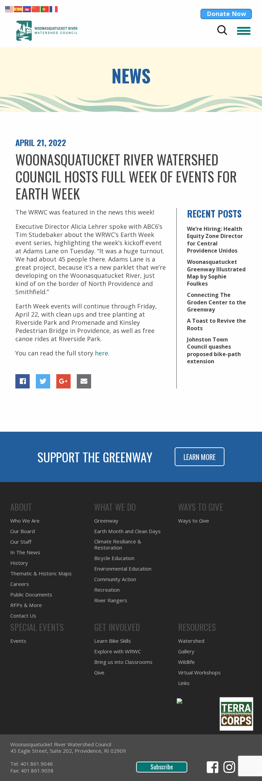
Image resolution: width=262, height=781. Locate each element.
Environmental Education (122, 568)
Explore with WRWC (117, 651)
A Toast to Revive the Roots (216, 324)
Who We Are (25, 520)
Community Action (115, 579)
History (19, 563)
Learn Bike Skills (112, 641)
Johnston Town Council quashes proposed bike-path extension (214, 350)
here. (102, 353)
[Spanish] (18, 8)
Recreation (107, 590)
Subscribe (161, 766)
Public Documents (31, 594)
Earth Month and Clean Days (127, 531)
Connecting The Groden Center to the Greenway (216, 302)
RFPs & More (26, 605)
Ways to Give (193, 520)
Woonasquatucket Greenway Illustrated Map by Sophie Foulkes (216, 272)
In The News (25, 552)
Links (184, 683)
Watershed (191, 641)
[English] (9, 8)
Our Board (22, 531)
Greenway (106, 520)
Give (99, 672)
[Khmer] (27, 8)
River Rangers (110, 600)
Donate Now (226, 14)
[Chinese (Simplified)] (36, 8)
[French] (53, 8)
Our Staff (20, 542)
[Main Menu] (243, 31)
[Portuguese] (45, 8)
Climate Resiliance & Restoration (117, 544)
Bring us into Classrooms (123, 662)
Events (18, 641)
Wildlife (186, 662)
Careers (19, 584)
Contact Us (23, 615)
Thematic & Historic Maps (41, 573)
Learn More (200, 457)
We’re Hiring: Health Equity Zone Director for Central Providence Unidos (215, 239)
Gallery (186, 651)
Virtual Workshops (199, 672)
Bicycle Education (114, 558)
